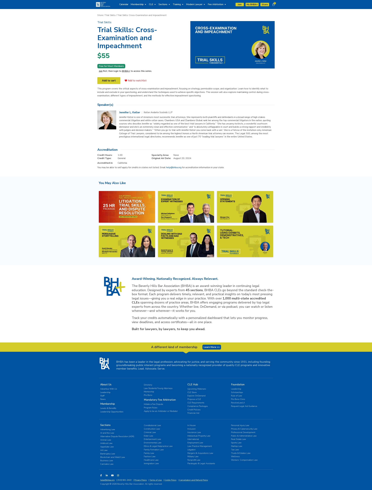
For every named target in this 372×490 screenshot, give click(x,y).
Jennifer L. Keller (129, 112)
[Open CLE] (155, 4)
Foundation (238, 384)
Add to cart (109, 80)
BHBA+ (126, 71)
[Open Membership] (145, 4)
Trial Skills (110, 15)
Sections (105, 425)
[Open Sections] (169, 4)
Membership (107, 404)
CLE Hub (192, 384)
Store (100, 15)
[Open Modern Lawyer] (204, 4)
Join (100, 71)
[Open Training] (182, 4)
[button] (104, 22)
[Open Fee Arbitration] (225, 4)
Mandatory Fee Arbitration (160, 399)
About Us (105, 384)
